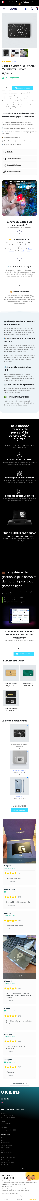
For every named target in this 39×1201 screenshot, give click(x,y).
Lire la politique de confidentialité (10, 1193)
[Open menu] (4, 9)
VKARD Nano (19, 797)
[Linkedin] (8, 1099)
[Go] (18, 611)
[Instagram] (5, 1099)
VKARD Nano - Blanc (19, 770)
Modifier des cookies (7, 1165)
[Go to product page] (11, 673)
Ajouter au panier (23, 88)
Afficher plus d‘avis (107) (19, 1084)
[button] (4, 30)
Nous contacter (6, 1124)
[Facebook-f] (2, 1099)
